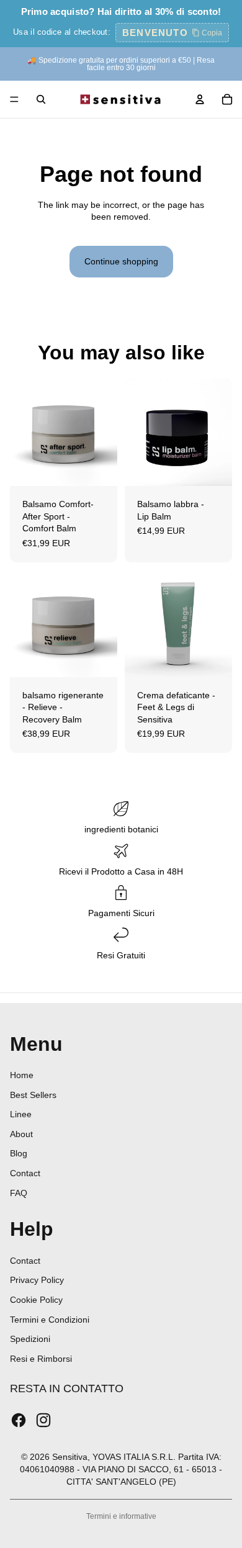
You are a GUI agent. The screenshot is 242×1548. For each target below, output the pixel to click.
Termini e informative (121, 1516)
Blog (18, 1153)
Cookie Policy (36, 1300)
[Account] (199, 99)
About (21, 1134)
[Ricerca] (41, 99)
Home (22, 1075)
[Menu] (14, 99)
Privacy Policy (37, 1280)
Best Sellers (33, 1095)
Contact (25, 1173)
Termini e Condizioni (49, 1320)
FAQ (18, 1193)
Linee (21, 1114)
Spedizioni (30, 1339)
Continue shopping (121, 261)
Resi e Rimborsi (41, 1359)
